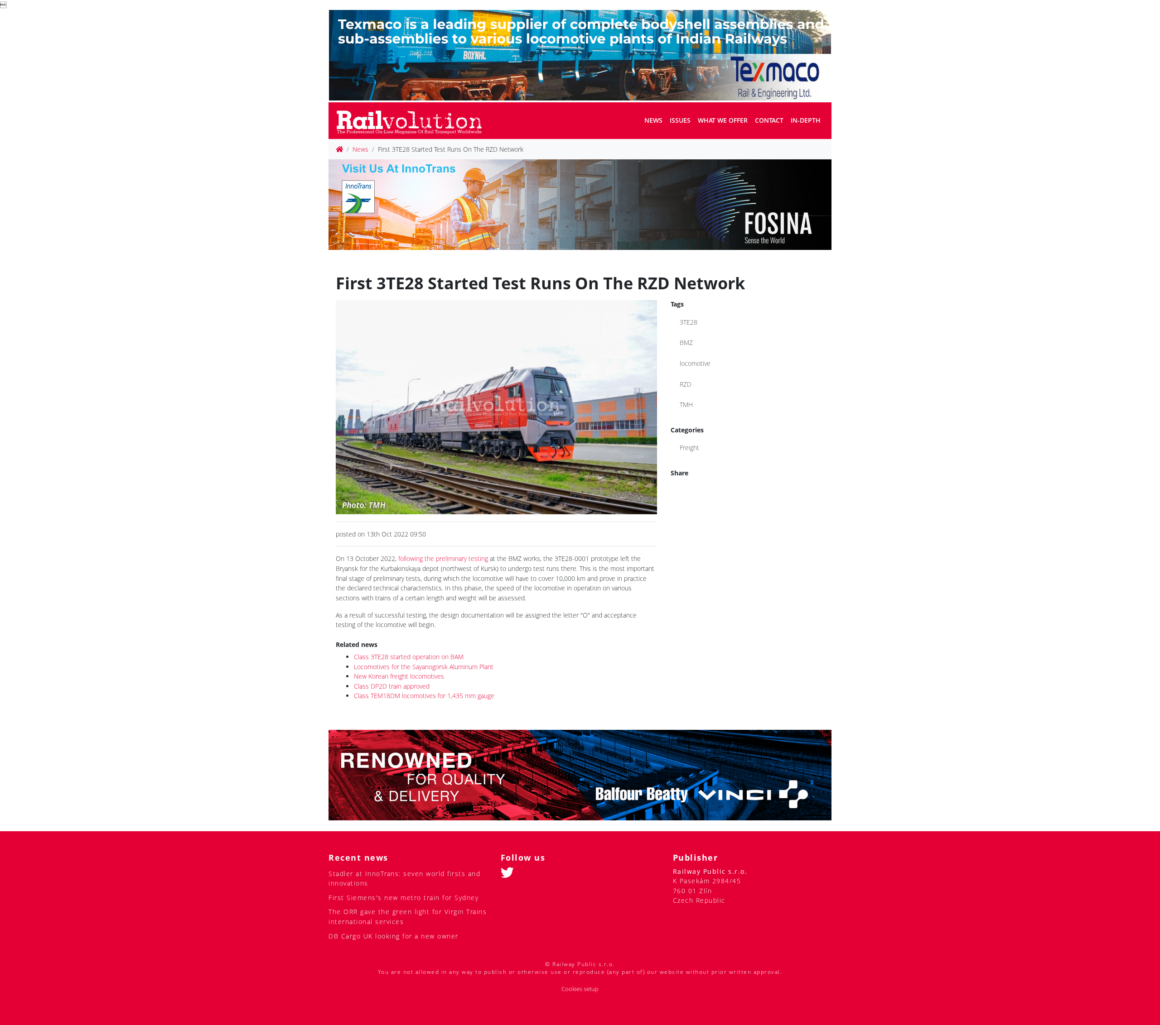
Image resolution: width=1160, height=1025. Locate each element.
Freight (689, 447)
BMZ (686, 342)
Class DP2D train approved (392, 686)
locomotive (695, 363)
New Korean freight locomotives (399, 676)
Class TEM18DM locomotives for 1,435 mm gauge (424, 695)
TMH (686, 404)
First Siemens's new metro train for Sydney (403, 897)
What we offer (723, 120)
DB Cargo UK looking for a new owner (394, 936)
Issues (680, 120)
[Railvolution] (414, 120)
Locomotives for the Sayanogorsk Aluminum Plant (423, 666)
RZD (685, 384)
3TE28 (688, 322)
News (653, 120)
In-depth (806, 120)
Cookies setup (580, 989)
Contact (769, 120)
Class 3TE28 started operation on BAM (409, 656)
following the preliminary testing (443, 558)
